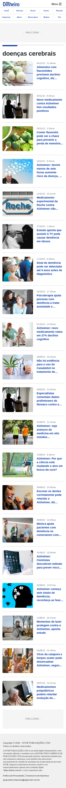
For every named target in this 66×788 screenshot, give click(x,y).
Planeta (59, 11)
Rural (33, 11)
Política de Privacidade (13, 776)
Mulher (47, 17)
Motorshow (33, 17)
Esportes (6, 17)
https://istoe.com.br (12, 770)
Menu (19, 17)
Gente (46, 11)
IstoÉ (6, 11)
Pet (59, 17)
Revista (19, 11)
